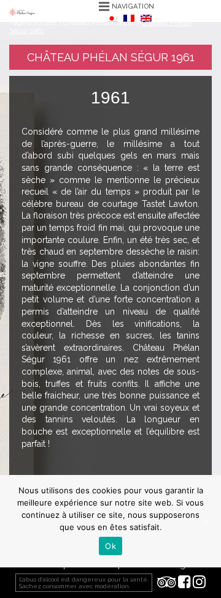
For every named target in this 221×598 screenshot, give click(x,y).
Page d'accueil (32, 23)
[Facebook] (184, 583)
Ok (110, 546)
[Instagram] (199, 583)
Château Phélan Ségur (98, 23)
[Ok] (206, 521)
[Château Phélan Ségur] (22, 11)
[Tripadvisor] (166, 583)
